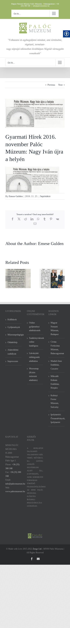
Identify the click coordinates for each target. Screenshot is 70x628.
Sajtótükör (45, 196)
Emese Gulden (16, 196)
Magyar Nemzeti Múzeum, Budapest (55, 328)
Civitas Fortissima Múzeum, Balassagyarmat (57, 348)
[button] (8, 278)
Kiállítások (12, 319)
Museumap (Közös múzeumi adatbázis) (34, 374)
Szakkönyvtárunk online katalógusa (35, 342)
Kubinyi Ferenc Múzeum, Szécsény (55, 401)
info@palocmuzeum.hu (41, 6)
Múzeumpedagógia (14, 334)
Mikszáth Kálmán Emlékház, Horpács (55, 382)
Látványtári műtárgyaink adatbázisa (34, 357)
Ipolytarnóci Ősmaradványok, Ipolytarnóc (57, 418)
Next (60, 85)
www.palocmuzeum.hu (15, 491)
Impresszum (13, 361)
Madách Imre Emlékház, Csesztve (56, 365)
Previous (51, 85)
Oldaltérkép (12, 342)
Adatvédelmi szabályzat (13, 352)
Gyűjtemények (14, 327)
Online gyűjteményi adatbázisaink (34, 326)
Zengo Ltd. (37, 549)
